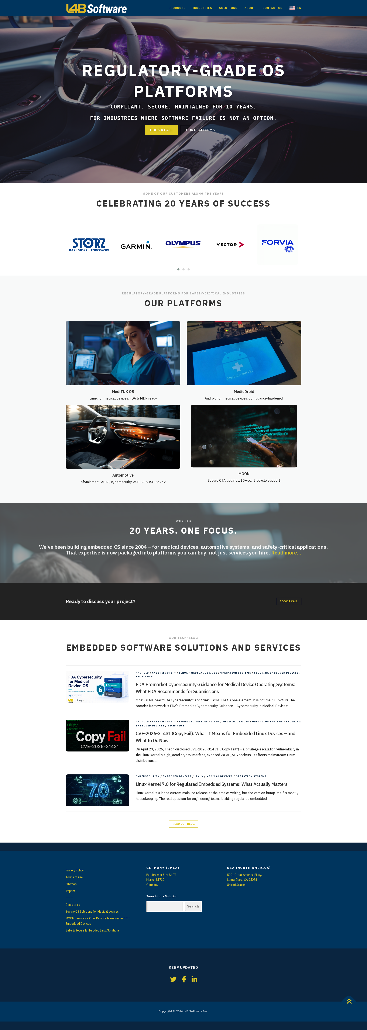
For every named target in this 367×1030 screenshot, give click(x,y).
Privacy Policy (75, 870)
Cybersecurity (164, 672)
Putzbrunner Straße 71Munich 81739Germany (161, 880)
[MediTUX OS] (123, 353)
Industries (202, 8)
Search (193, 906)
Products (177, 8)
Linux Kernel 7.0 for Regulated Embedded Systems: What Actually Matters (211, 784)
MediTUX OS (123, 391)
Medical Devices (204, 672)
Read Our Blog (183, 824)
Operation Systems (235, 672)
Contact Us (272, 8)
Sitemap (71, 884)
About (249, 8)
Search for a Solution (161, 896)
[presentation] (72, 244)
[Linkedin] (194, 979)
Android (142, 672)
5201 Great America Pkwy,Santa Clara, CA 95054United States (244, 880)
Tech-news (144, 676)
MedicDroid (244, 391)
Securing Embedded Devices (276, 672)
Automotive (123, 475)
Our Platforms (200, 130)
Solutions (228, 8)
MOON (244, 473)
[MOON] (244, 436)
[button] (178, 269)
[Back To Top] (349, 1001)
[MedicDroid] (244, 353)
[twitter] (173, 979)
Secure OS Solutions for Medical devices (92, 911)
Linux (183, 672)
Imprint (70, 891)
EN (299, 8)
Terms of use (74, 877)
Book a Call (161, 130)
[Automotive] (123, 436)
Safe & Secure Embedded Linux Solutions (93, 930)
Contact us (73, 905)
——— (69, 898)
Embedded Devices (193, 721)
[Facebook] (184, 979)
